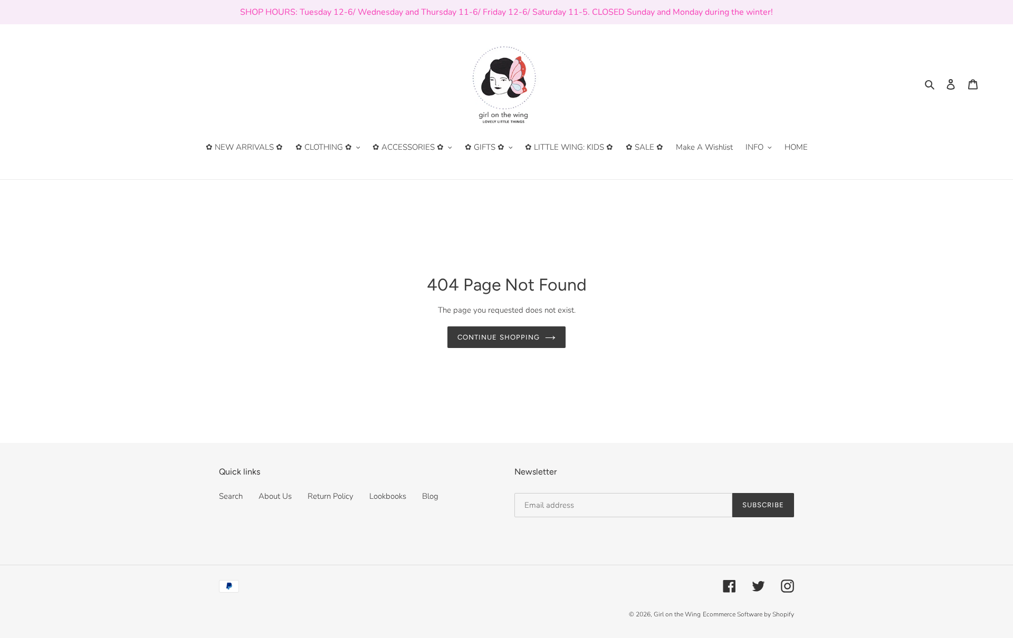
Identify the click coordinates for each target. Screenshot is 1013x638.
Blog (430, 496)
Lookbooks (387, 496)
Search (231, 496)
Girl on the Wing (677, 614)
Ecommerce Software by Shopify (748, 614)
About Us (275, 496)
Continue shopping (498, 337)
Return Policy (330, 496)
